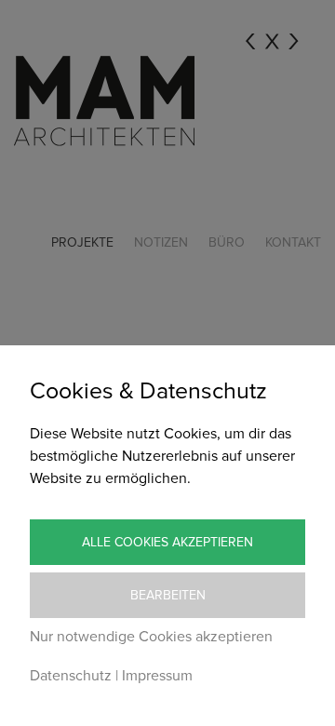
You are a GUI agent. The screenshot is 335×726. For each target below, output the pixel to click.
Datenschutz (71, 675)
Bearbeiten (168, 595)
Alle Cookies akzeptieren (167, 542)
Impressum (157, 675)
